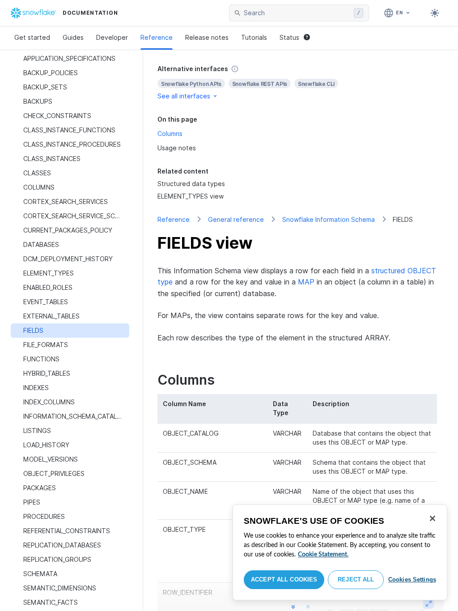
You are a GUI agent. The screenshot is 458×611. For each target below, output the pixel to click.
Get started (32, 37)
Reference (156, 37)
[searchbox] (297, 13)
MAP (306, 281)
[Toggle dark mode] (435, 13)
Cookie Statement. (323, 555)
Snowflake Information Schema (328, 219)
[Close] (432, 518)
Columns (169, 133)
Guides (73, 37)
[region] (340, 552)
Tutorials (254, 37)
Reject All (356, 579)
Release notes (207, 37)
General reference (236, 219)
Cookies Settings (412, 579)
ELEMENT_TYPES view (190, 196)
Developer (112, 37)
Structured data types (191, 183)
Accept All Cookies (284, 579)
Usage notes (176, 148)
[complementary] (300, 82)
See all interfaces (183, 96)
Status (289, 37)
